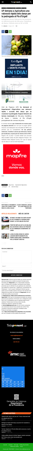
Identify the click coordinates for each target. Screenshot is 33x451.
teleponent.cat (12, 305)
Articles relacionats (9, 214)
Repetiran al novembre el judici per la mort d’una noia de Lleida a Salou (9, 206)
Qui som (5, 444)
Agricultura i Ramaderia (10, 5)
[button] (2, 2)
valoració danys (15, 186)
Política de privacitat (24, 444)
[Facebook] (3, 31)
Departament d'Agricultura (21, 184)
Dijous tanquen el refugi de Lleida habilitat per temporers (24, 206)
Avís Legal (16, 444)
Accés (21, 446)
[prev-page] (2, 243)
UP (9, 186)
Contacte (10, 444)
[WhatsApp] (10, 31)
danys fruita (11, 184)
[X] (6, 31)
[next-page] (5, 243)
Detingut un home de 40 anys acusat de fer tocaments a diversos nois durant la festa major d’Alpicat (20, 219)
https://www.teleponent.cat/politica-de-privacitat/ (17, 311)
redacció (5, 26)
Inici (2, 5)
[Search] (31, 2)
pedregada (4, 186)
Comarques (18, 8)
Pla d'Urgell (24, 8)
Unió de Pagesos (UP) (10, 107)
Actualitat (3, 8)
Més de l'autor (23, 214)
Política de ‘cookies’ (14, 446)
